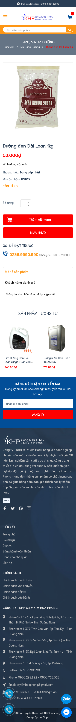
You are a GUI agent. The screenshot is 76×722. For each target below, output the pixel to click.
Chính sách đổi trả (14, 591)
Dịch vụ (7, 545)
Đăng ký (38, 414)
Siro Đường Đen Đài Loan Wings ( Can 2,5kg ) (19, 361)
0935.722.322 (49, 677)
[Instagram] (29, 508)
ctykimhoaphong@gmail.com (35, 684)
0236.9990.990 (24, 254)
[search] (69, 29)
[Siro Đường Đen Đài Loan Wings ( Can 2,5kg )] (19, 338)
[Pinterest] (21, 508)
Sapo (46, 717)
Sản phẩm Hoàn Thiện (17, 551)
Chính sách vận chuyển (18, 585)
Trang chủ (9, 534)
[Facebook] (5, 508)
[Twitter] (13, 508)
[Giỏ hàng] (69, 18)
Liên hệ (7, 562)
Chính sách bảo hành (16, 597)
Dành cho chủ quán (15, 557)
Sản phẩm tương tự (38, 313)
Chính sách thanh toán (17, 580)
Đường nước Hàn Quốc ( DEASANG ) (56, 359)
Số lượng (8, 202)
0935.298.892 (27, 677)
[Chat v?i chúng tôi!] (66, 712)
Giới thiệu (9, 540)
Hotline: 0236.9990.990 (24, 670)
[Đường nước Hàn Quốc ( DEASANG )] (57, 338)
